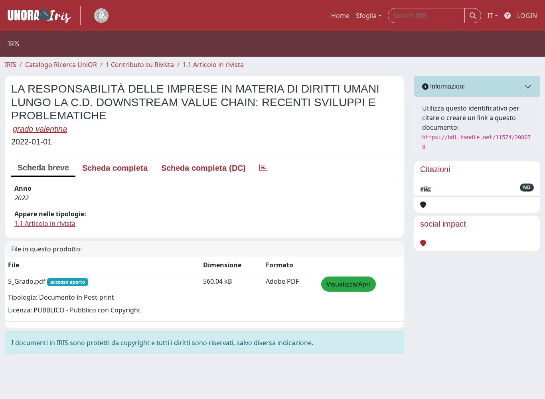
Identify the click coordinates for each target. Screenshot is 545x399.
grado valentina (40, 128)
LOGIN (527, 15)
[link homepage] (43, 15)
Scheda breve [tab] (43, 167)
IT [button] (490, 15)
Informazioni (446, 86)
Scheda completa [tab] (115, 168)
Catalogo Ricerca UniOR (61, 64)
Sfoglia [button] (366, 15)
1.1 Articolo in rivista (213, 64)
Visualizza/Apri (348, 284)
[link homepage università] (101, 15)
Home (340, 15)
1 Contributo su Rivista (140, 64)
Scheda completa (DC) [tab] (203, 168)
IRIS (10, 64)
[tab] (263, 168)
